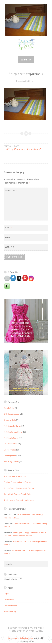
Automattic (35, 631)
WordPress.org (10, 611)
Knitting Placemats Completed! (22, 148)
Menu (27, 59)
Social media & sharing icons (21, 638)
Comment (11, 191)
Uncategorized (10, 456)
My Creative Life (10, 444)
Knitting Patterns (11, 438)
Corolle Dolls (9, 408)
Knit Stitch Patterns (12, 426)
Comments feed (10, 605)
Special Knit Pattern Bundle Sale (17, 494)
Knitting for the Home (13, 432)
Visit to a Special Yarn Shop (15, 476)
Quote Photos (10, 450)
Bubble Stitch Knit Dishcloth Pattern (19, 488)
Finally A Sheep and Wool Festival (17, 482)
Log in (6, 593)
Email (8, 237)
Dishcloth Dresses (11, 414)
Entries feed (9, 599)
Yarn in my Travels (11, 461)
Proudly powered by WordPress (26, 628)
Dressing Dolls (10, 420)
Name (8, 228)
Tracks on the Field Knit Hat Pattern (19, 500)
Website (9, 247)
